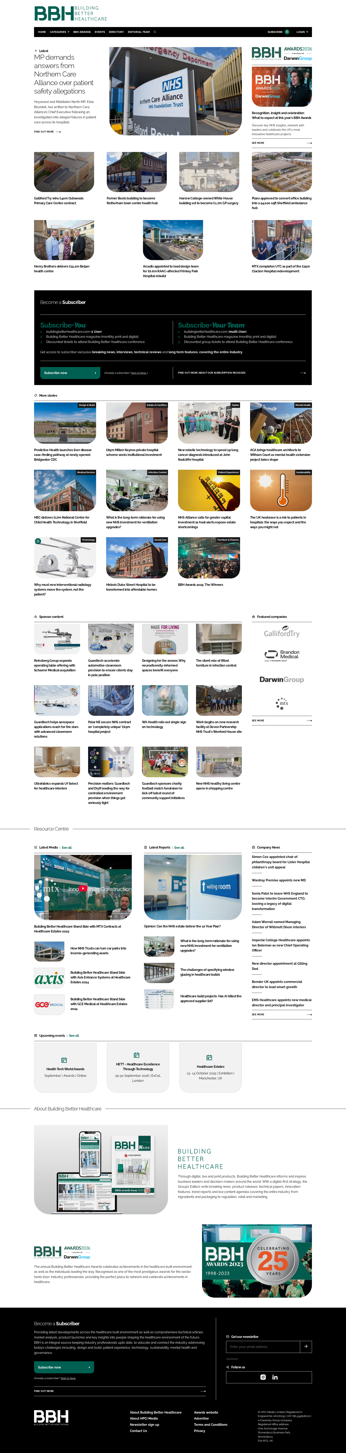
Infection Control (157, 472)
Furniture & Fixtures (228, 540)
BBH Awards (82, 31)
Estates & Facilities (157, 405)
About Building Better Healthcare (156, 1412)
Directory (116, 31)
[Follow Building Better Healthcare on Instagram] (263, 1378)
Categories (58, 31)
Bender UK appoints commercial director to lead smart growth (277, 984)
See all (66, 848)
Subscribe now (55, 373)
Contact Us (138, 1431)
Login (301, 31)
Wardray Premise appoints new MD (279, 880)
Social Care (161, 540)
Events (100, 31)
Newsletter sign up (144, 1425)
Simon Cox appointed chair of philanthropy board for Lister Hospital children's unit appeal (281, 862)
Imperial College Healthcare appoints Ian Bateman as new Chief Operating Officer (281, 945)
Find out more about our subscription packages (211, 372)
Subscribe (275, 31)
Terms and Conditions (210, 1425)
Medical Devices (86, 472)
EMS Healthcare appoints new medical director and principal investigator (282, 1002)
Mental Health (303, 405)
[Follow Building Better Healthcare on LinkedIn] (275, 1378)
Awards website (206, 1412)
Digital (235, 405)
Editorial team (139, 31)
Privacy (199, 1431)
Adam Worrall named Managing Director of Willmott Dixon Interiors (279, 924)
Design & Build (87, 405)
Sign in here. (139, 372)
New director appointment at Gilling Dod (279, 966)
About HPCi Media (144, 1418)
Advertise (201, 1418)
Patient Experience (228, 472)
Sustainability (303, 472)
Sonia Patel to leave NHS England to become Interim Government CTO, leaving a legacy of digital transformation (280, 901)
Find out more (44, 131)
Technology (88, 540)
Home (42, 31)
